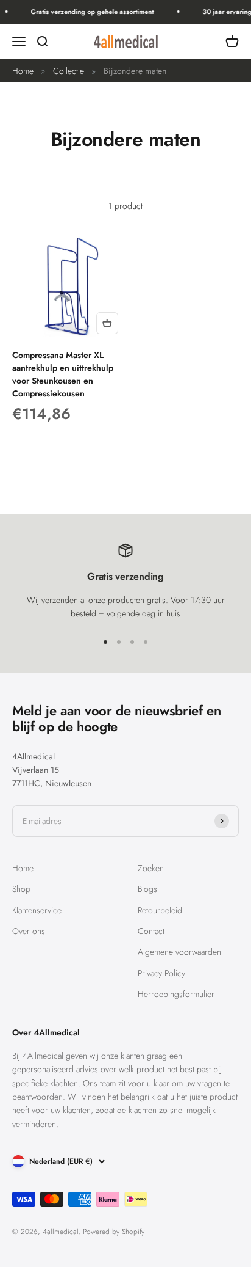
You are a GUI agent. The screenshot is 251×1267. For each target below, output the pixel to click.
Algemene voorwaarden (179, 952)
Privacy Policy (161, 973)
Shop (21, 889)
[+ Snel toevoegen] (107, 323)
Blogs (147, 889)
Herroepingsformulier (176, 994)
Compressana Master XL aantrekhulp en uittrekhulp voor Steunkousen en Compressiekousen (62, 374)
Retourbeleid (160, 910)
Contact (151, 931)
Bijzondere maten (135, 71)
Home (23, 71)
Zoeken (151, 868)
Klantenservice (37, 910)
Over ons (28, 931)
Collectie (68, 71)
